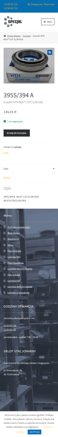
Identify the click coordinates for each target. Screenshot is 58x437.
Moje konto (14, 233)
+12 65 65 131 (10, 8)
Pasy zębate (14, 274)
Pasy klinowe (14, 250)
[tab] (29, 168)
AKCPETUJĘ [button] (34, 432)
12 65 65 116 (10, 325)
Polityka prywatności (19, 227)
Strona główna (14, 35)
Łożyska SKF (14, 280)
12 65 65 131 (10, 329)
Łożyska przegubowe (19, 292)
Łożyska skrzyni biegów (20, 286)
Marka (7, 177)
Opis (6, 168)
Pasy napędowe (16, 262)
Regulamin (13, 239)
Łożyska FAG (14, 256)
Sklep (10, 245)
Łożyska (26, 35)
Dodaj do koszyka (16, 132)
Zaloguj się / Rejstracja (42, 4)
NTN (6, 153)
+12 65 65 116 (10, 4)
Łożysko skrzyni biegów (20, 268)
